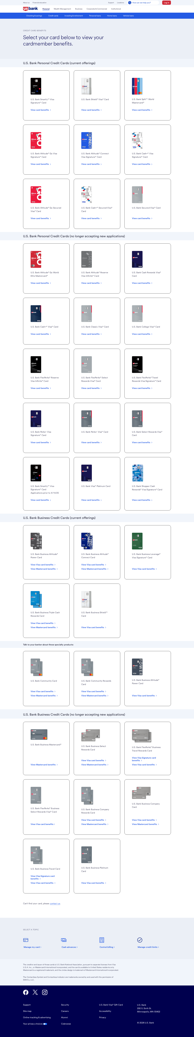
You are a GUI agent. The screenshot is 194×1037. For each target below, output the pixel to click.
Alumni (64, 1017)
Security (65, 1005)
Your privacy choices (33, 1024)
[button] (166, 3)
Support (111, 3)
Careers (65, 1011)
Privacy (102, 1017)
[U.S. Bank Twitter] (35, 992)
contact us (55, 903)
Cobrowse (66, 1024)
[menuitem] (30, 9)
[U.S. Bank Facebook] (25, 992)
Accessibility (105, 1011)
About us (26, 3)
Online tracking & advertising (37, 1017)
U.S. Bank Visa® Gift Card (111, 1005)
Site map (27, 1011)
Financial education (39, 3)
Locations (120, 3)
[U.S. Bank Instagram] (44, 992)
